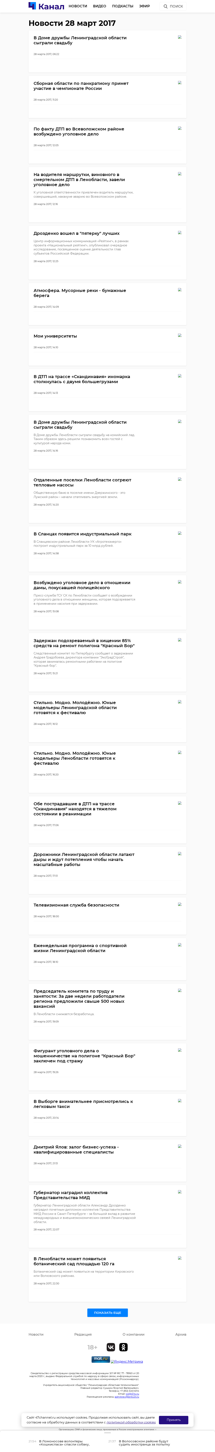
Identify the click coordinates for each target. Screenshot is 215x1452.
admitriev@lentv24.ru (127, 1396)
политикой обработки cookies (130, 1422)
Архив (180, 1334)
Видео (99, 6)
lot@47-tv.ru (132, 1393)
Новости (78, 6)
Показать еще (107, 1313)
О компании (133, 1334)
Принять (174, 1420)
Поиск (176, 6)
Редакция (83, 1334)
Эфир (144, 6)
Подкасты (122, 6)
